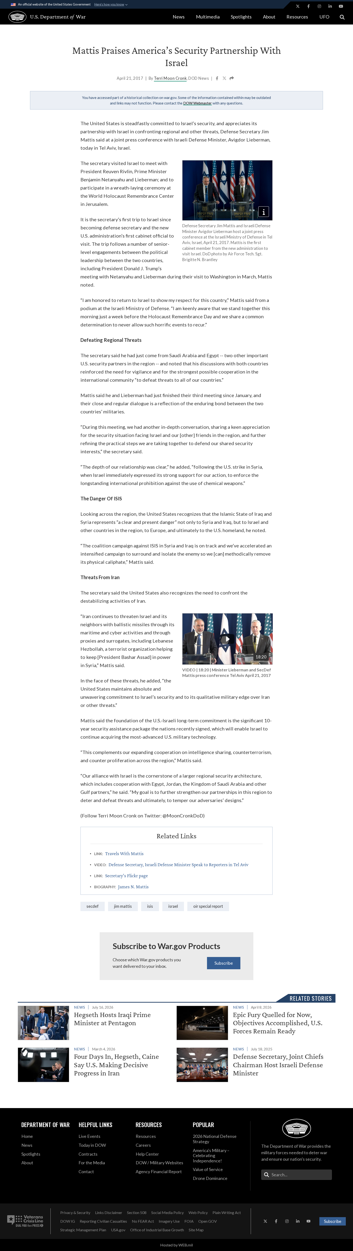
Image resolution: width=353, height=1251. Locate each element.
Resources (297, 16)
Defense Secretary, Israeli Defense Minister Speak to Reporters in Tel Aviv (178, 864)
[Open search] (342, 17)
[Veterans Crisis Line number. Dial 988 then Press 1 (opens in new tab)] (25, 1221)
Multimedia (208, 16)
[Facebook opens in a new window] (308, 6)
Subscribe (223, 963)
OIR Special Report (208, 906)
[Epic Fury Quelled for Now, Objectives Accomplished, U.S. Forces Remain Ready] (253, 1022)
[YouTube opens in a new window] (341, 6)
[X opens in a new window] (297, 6)
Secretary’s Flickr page (126, 875)
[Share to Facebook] (217, 78)
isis (150, 906)
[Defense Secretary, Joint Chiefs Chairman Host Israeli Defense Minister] (253, 1064)
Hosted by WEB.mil (176, 1245)
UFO (324, 16)
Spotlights (241, 16)
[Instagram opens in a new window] (319, 6)
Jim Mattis (123, 906)
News (179, 16)
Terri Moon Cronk (170, 78)
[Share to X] (224, 78)
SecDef (92, 906)
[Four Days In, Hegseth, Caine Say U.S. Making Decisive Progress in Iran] (95, 1064)
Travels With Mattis (124, 853)
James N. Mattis (133, 886)
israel (173, 906)
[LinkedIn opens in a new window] (330, 6)
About (269, 16)
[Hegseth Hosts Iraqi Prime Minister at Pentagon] (95, 1022)
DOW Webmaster (197, 103)
